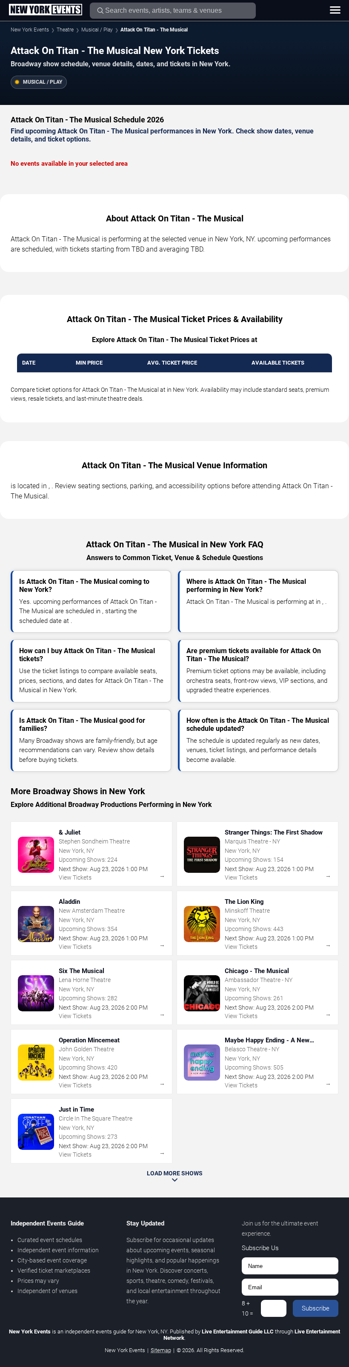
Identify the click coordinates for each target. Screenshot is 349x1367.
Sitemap (161, 1350)
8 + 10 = (247, 1308)
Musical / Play (97, 30)
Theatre (65, 30)
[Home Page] (45, 10)
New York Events (30, 30)
